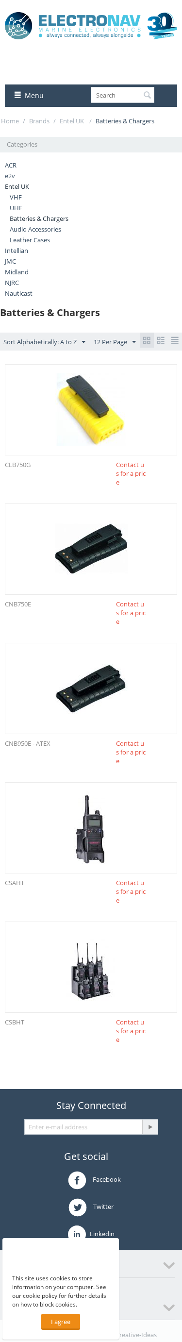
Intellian (16, 250)
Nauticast (19, 293)
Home (10, 121)
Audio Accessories (35, 229)
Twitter (103, 1207)
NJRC (12, 282)
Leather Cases (30, 239)
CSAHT (14, 882)
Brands (39, 121)
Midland (17, 272)
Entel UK (72, 121)
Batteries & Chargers (39, 218)
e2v (10, 175)
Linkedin (101, 1233)
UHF (16, 207)
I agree (60, 1321)
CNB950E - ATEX (27, 743)
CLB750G (18, 464)
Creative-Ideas (136, 1334)
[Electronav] (91, 25)
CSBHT (14, 1022)
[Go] (150, 1127)
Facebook (106, 1179)
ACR (11, 165)
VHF (16, 197)
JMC (10, 261)
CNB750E (18, 604)
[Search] (147, 95)
